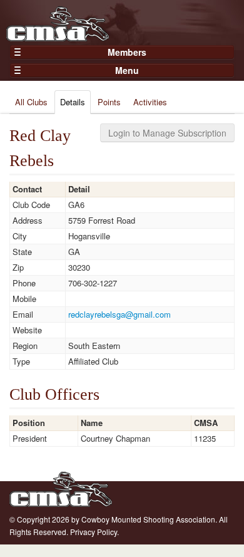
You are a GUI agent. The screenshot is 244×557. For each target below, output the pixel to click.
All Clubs (31, 102)
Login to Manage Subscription (167, 133)
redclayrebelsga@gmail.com (119, 314)
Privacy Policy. (94, 531)
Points (109, 102)
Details (72, 102)
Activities (150, 102)
